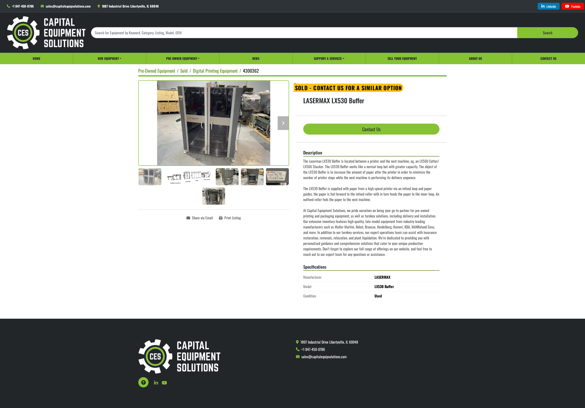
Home (36, 58)
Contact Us (548, 58)
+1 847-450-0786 (23, 6)
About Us (475, 58)
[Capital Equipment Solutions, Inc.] (179, 356)
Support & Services (328, 58)
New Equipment (108, 58)
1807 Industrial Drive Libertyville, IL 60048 (130, 6)
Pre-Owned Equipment (181, 58)
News (255, 58)
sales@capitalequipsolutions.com (68, 6)
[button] (109, 58)
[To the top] (143, 382)
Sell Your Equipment (402, 58)
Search (547, 32)
